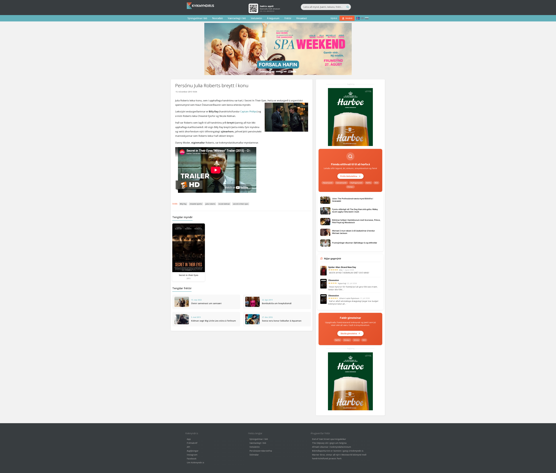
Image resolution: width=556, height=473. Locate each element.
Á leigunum (273, 18)
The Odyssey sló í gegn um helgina (329, 443)
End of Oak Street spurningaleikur (329, 439)
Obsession (333, 280)
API (188, 446)
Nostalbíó (217, 18)
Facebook (191, 458)
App (189, 439)
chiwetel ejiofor (196, 204)
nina (340, 270)
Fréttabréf (192, 443)
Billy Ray (183, 204)
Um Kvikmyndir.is (195, 462)
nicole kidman (224, 204)
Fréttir (287, 18)
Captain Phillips (248, 111)
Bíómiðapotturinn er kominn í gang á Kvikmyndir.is (337, 450)
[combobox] (326, 7)
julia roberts (210, 204)
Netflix (368, 183)
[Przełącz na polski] (366, 18)
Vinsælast (301, 18)
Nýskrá (334, 18)
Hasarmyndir (327, 183)
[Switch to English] (362, 18)
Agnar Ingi (342, 283)
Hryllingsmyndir (356, 183)
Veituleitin (256, 18)
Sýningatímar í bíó (197, 18)
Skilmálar (254, 454)
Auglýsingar (193, 450)
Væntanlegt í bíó (237, 18)
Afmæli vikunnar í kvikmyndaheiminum (331, 446)
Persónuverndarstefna (260, 450)
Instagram (192, 454)
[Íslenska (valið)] (358, 18)
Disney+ (350, 187)
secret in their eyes (240, 204)
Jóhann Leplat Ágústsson (349, 298)
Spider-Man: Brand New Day (342, 267)
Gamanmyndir (341, 183)
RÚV (376, 183)
